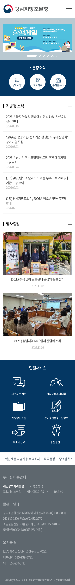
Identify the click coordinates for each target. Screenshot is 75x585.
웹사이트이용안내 (37, 491)
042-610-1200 (11, 518)
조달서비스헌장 (12, 491)
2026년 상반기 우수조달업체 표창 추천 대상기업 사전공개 (36, 160)
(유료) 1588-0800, (56, 513)
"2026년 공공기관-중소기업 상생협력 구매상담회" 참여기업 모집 (37, 139)
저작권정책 (36, 486)
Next (56, 55)
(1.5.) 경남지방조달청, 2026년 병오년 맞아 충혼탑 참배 (36, 201)
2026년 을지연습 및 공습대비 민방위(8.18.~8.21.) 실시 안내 (36, 119)
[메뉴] (69, 8)
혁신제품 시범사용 (22, 458)
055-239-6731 (24, 557)
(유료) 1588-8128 (50, 524)
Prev (53, 55)
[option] (22, 458)
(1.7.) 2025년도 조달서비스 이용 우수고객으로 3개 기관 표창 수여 (37, 180)
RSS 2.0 (58, 491)
